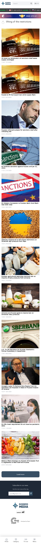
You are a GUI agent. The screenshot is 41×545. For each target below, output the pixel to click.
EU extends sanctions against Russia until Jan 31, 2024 (19, 167)
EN (35, 3)
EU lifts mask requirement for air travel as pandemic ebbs (20, 425)
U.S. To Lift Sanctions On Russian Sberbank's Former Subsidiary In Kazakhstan (18, 350)
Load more (20, 474)
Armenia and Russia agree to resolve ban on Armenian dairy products (18, 313)
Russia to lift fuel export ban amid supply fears (18, 95)
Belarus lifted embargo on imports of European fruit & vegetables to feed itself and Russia (20, 461)
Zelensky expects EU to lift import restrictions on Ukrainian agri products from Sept (19, 240)
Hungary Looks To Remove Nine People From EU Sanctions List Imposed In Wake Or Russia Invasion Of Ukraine (20, 388)
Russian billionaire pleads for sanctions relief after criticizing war (19, 130)
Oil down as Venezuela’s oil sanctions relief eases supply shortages (19, 59)
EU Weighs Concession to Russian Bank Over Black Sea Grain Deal (20, 204)
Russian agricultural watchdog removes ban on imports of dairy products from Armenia (19, 277)
